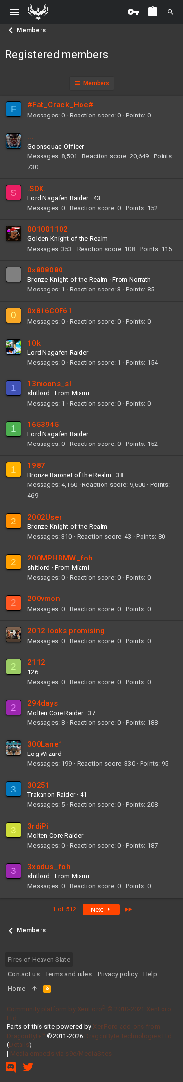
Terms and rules (68, 974)
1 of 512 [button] (64, 909)
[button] (15, 12)
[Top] (34, 989)
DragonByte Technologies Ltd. (128, 1036)
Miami (80, 393)
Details (19, 1044)
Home (16, 988)
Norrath (140, 279)
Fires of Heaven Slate (39, 959)
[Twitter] (28, 1067)
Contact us (24, 974)
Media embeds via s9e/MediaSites (61, 1053)
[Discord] (11, 1067)
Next (98, 909)
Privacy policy (118, 974)
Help (150, 974)
